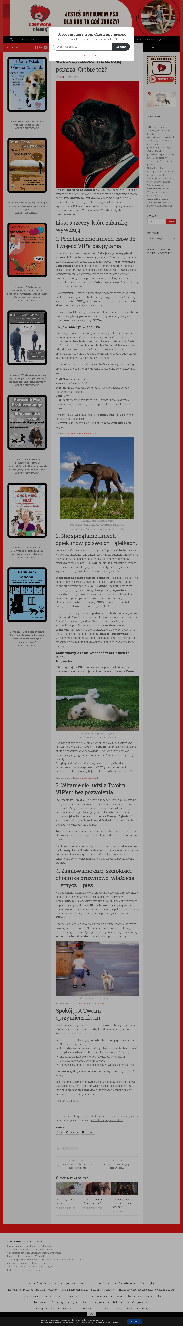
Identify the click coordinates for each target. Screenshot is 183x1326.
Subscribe (120, 46)
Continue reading (91, 55)
